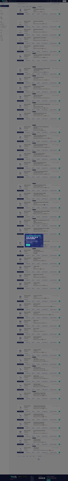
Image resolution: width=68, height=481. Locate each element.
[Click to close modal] (42, 234)
